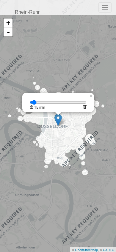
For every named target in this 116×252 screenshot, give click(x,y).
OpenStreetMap (86, 249)
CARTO (109, 249)
